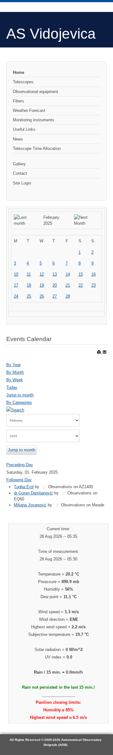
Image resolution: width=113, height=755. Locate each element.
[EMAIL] (104, 352)
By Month (15, 372)
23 (93, 285)
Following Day (19, 479)
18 (29, 285)
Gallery (19, 164)
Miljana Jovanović (30, 505)
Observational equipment (35, 91)
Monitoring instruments (33, 120)
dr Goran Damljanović (33, 493)
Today (11, 387)
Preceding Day (19, 464)
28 (68, 296)
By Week (14, 380)
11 (29, 274)
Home (18, 72)
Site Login (22, 183)
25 (29, 296)
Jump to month (20, 395)
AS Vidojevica (51, 33)
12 (42, 274)
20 (54, 285)
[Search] (15, 410)
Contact (20, 173)
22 (80, 285)
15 (80, 274)
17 (16, 285)
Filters (18, 101)
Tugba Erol (24, 486)
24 (16, 296)
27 (54, 296)
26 (42, 296)
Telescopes (23, 82)
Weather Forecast (29, 110)
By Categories (19, 402)
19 (42, 285)
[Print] (99, 352)
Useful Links (24, 129)
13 (54, 274)
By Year (13, 364)
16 (93, 274)
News (18, 139)
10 (16, 274)
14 (68, 274)
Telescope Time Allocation (37, 148)
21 (68, 285)
